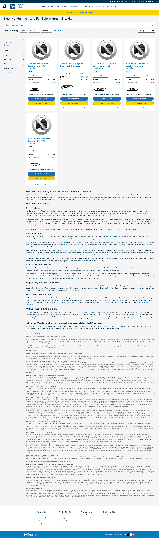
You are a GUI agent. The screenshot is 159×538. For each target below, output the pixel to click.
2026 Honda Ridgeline (115, 268)
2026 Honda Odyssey (90, 274)
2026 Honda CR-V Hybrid (72, 245)
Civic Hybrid (33, 31)
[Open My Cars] (121, 6)
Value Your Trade (86, 518)
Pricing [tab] (35, 75)
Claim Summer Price (41, 103)
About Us (109, 6)
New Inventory (40, 515)
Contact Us (106, 515)
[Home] (5, 6)
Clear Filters (57, 31)
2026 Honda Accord (121, 211)
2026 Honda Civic (35, 219)
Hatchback (45, 31)
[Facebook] (125, 534)
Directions (106, 521)
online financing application (94, 312)
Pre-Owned (51, 6)
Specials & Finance (62, 6)
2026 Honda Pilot (84, 250)
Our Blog (105, 524)
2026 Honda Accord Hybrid (140, 213)
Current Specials (41, 524)
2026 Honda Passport (67, 250)
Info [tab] (49, 75)
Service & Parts (88, 6)
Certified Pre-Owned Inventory (45, 518)
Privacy (120, 534)
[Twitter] (128, 534)
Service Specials (64, 518)
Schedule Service (64, 515)
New (43, 6)
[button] (41, 71)
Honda (22, 31)
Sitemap (115, 534)
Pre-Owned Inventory (43, 521)
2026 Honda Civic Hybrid (109, 221)
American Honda (107, 534)
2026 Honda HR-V (112, 236)
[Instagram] (131, 534)
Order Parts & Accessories (67, 521)
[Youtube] (133, 534)
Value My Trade (100, 6)
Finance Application (87, 515)
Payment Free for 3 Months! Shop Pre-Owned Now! (79, 12)
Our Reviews (107, 518)
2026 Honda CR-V (35, 242)
